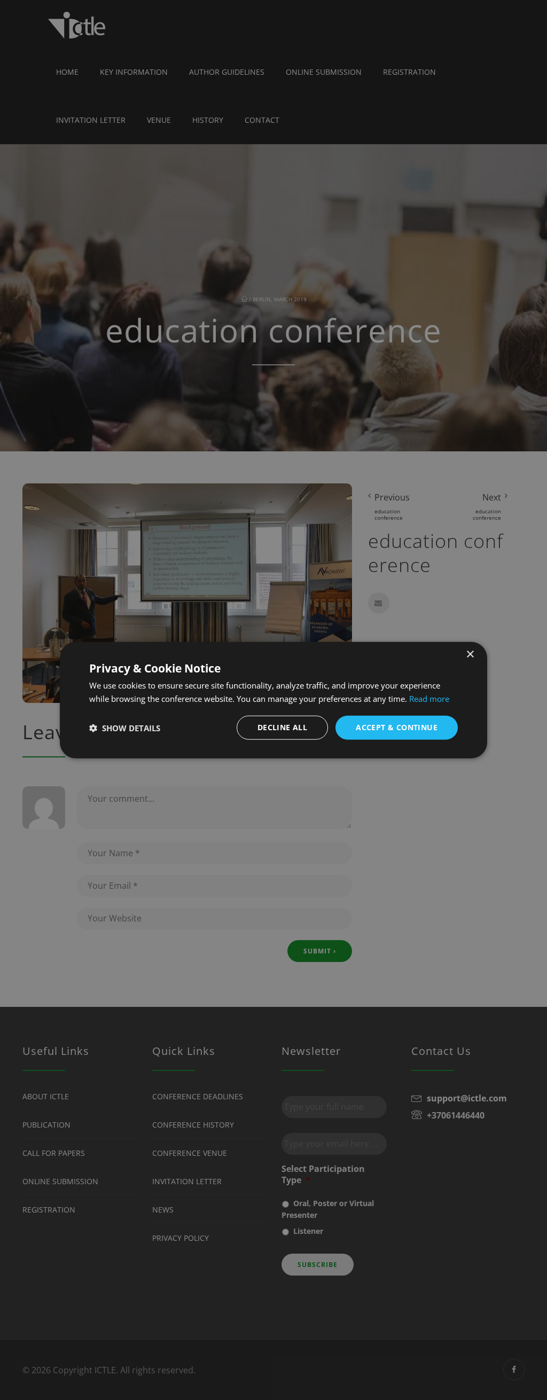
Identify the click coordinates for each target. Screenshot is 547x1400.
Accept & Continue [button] (396, 727)
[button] (124, 727)
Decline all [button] (282, 727)
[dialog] (273, 700)
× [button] (470, 654)
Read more (429, 698)
